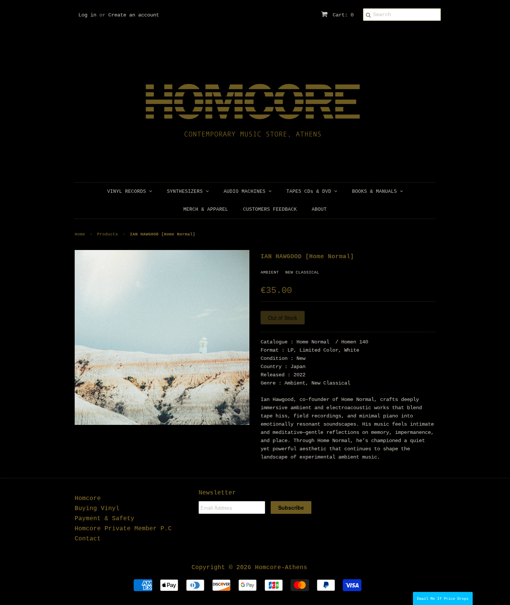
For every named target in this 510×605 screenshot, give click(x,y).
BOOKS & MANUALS (376, 191)
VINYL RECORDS (128, 191)
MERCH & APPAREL (205, 209)
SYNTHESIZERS (186, 191)
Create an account (133, 15)
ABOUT (319, 209)
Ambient (270, 272)
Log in (87, 15)
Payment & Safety (104, 518)
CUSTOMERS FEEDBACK (270, 209)
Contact (88, 538)
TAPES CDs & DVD (310, 191)
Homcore (88, 498)
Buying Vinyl (97, 508)
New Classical (302, 272)
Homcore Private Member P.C (123, 528)
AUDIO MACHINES (246, 191)
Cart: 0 (342, 15)
